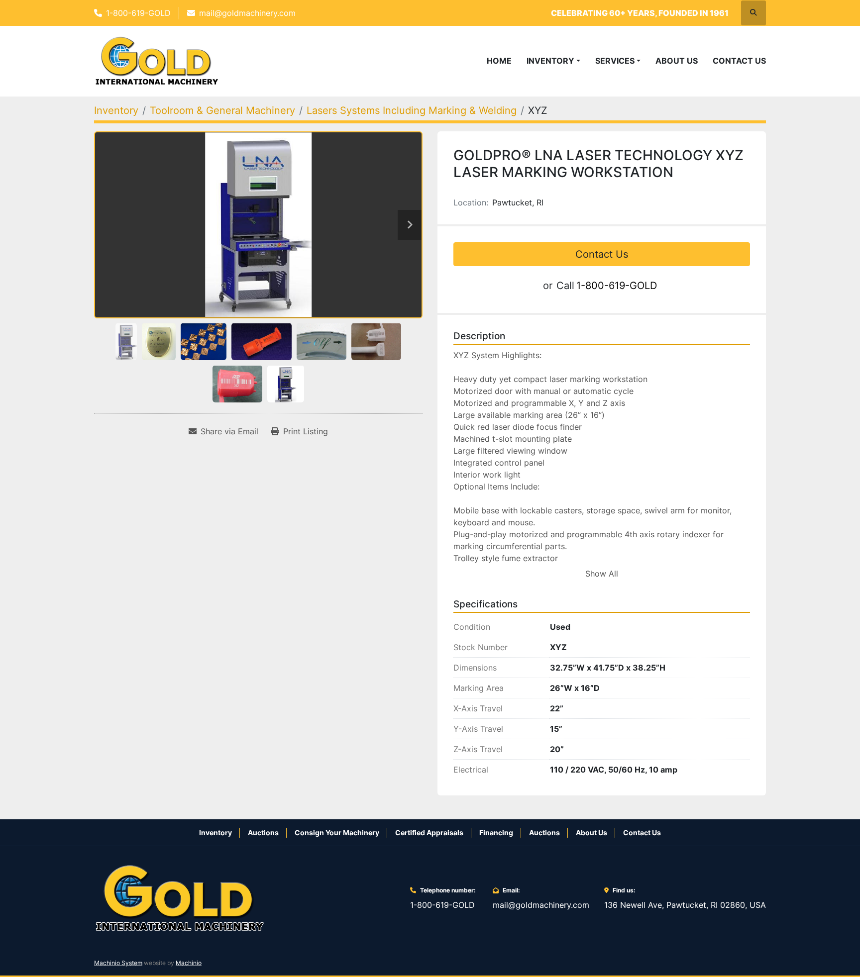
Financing (496, 832)
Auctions (263, 832)
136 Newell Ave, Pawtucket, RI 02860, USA (685, 905)
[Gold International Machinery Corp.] (179, 897)
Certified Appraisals (429, 832)
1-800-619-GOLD (138, 13)
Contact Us (739, 61)
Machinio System (118, 963)
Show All (601, 574)
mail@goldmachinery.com (247, 13)
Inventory (550, 61)
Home (499, 61)
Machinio (189, 963)
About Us (676, 61)
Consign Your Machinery (337, 832)
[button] (553, 61)
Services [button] (615, 61)
